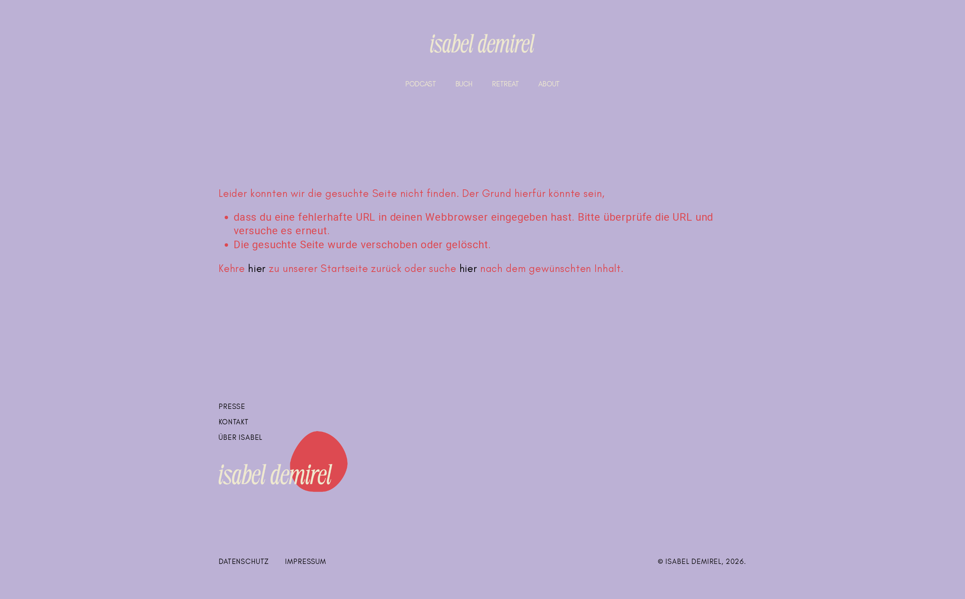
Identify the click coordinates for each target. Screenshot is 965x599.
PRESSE (232, 406)
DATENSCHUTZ (244, 561)
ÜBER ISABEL (240, 437)
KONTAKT (234, 422)
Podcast (420, 84)
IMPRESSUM (305, 561)
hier (257, 268)
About (549, 84)
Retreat (505, 84)
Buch (464, 84)
